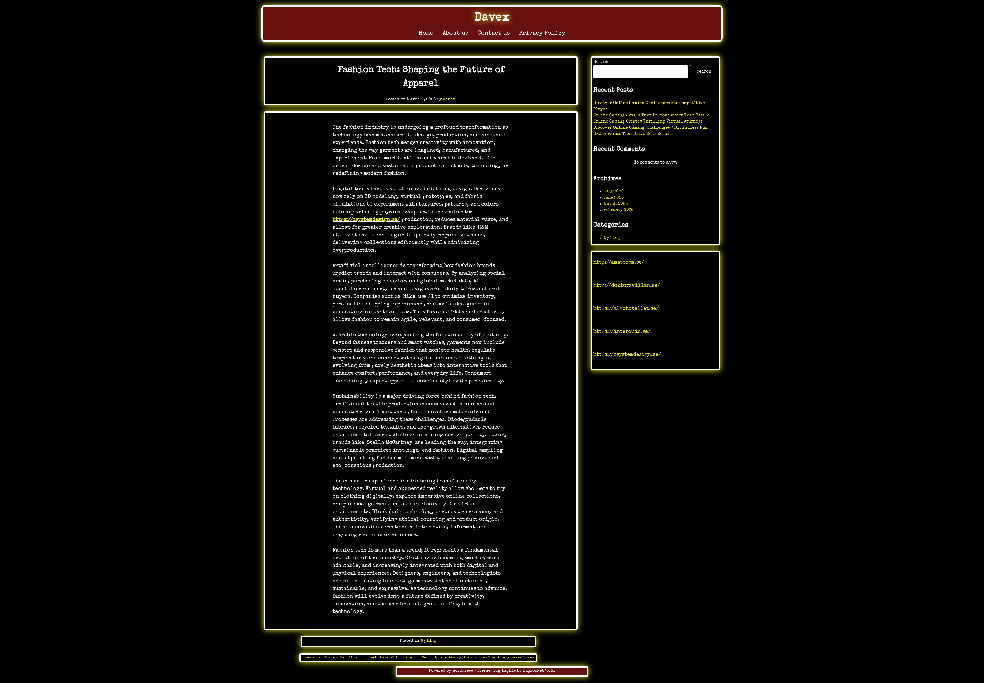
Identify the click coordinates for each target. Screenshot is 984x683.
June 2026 (614, 198)
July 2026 (613, 192)
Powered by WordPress (451, 671)
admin (449, 100)
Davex (492, 18)
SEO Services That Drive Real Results (633, 134)
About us (455, 33)
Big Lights (504, 671)
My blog (429, 641)
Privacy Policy (542, 33)
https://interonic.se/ (622, 331)
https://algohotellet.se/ (626, 308)
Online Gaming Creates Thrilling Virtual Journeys (647, 122)
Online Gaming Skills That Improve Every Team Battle (651, 116)
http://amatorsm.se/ (618, 262)
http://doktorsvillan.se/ (626, 285)
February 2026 (618, 210)
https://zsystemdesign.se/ (366, 219)
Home (426, 33)
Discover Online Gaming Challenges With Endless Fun (650, 128)
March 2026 (616, 204)
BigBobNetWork (538, 671)
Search (600, 62)
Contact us (494, 33)
